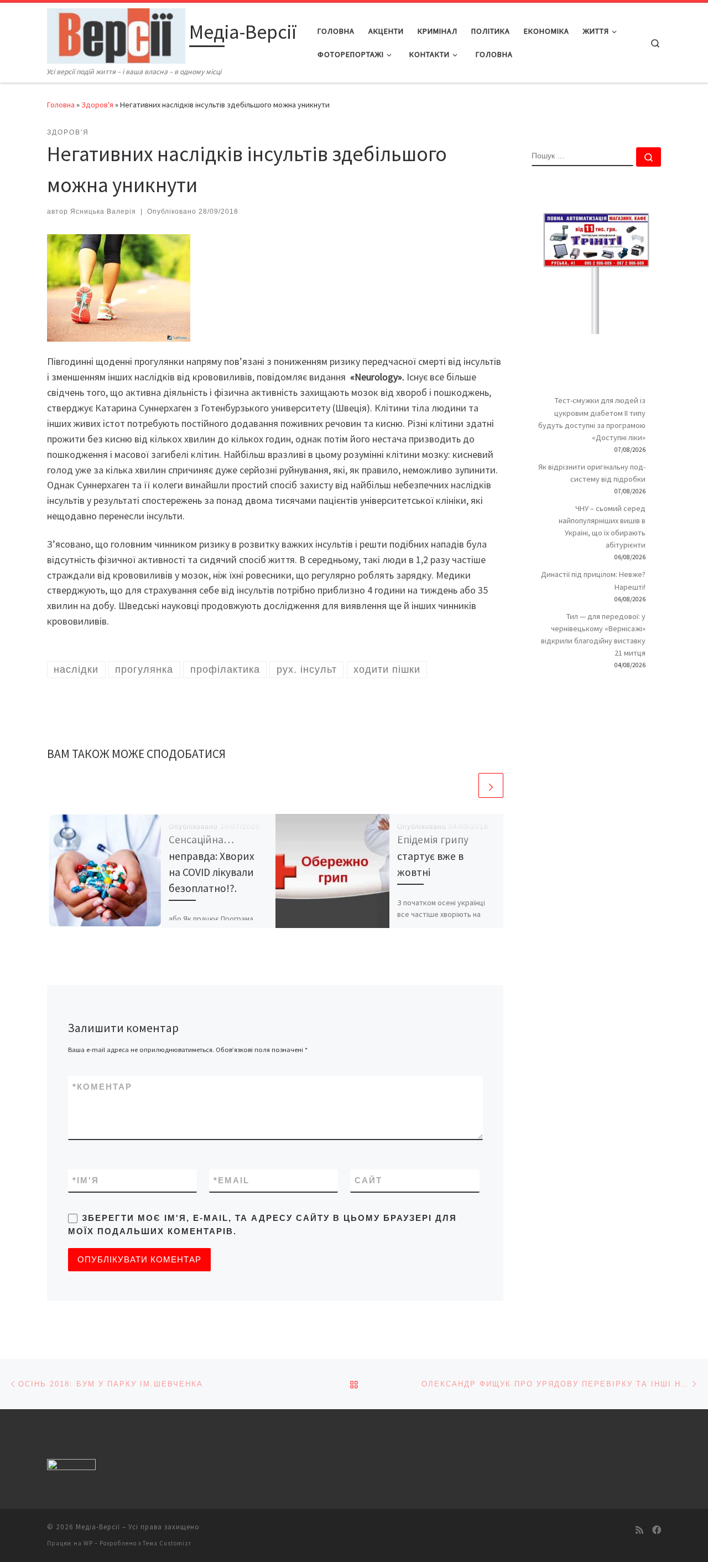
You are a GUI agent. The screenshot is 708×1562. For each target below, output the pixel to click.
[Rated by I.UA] (71, 1467)
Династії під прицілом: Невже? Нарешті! (593, 580)
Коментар (102, 1086)
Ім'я (85, 1180)
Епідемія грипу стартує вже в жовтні (432, 855)
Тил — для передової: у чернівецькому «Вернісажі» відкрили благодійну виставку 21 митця (593, 634)
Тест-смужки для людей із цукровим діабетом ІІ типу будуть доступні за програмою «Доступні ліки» (591, 418)
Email (231, 1180)
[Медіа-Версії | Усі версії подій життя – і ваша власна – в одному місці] (116, 34)
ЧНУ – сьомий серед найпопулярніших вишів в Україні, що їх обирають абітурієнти (602, 526)
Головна (61, 105)
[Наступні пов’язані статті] (490, 785)
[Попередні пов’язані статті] (464, 785)
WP (88, 1543)
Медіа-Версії (98, 1527)
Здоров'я (97, 105)
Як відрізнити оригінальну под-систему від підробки (591, 473)
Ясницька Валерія (103, 211)
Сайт (368, 1180)
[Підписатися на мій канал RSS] (639, 1530)
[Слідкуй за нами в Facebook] (656, 1530)
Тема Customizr (167, 1543)
